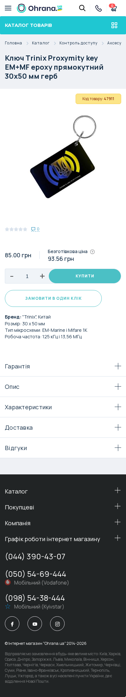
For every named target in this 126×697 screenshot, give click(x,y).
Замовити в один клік (53, 298)
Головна (13, 43)
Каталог (41, 43)
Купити (85, 276)
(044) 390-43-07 (35, 556)
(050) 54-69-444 (35, 573)
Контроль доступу (78, 43)
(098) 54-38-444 (35, 597)
